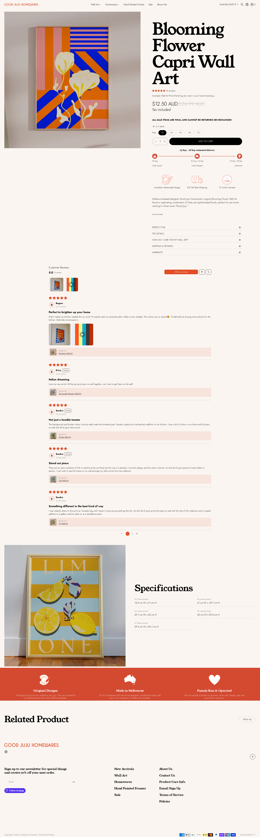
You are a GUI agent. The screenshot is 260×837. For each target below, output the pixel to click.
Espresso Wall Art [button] (66, 353)
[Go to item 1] (56, 284)
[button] (229, 4)
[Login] (247, 4)
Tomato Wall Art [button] (65, 437)
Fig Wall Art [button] (63, 523)
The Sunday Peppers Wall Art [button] (70, 393)
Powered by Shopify (46, 834)
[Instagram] (6, 752)
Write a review (181, 271)
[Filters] (202, 272)
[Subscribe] (73, 782)
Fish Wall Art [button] (64, 480)
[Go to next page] (137, 534)
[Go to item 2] (71, 284)
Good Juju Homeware (28, 834)
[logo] (21, 4)
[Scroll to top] (252, 758)
